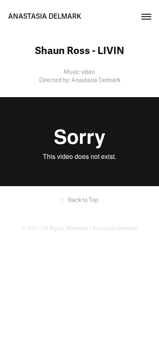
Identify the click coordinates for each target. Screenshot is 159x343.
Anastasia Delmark (115, 228)
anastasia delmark (44, 16)
